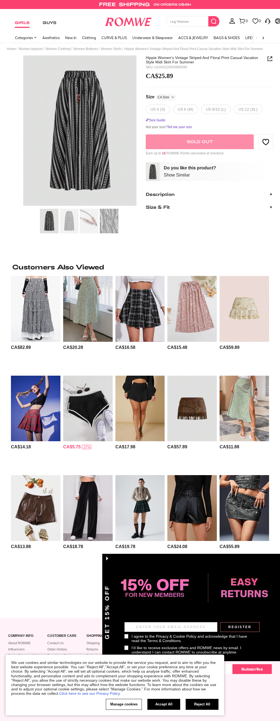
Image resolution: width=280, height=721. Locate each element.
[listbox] (232, 20)
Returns (92, 649)
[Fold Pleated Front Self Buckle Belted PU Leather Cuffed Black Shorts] (192, 508)
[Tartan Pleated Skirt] (140, 508)
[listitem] (35, 323)
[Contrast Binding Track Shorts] (88, 408)
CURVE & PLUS (114, 38)
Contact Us (55, 643)
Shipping (93, 643)
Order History (57, 649)
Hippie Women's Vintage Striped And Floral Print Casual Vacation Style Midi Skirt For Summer (202, 59)
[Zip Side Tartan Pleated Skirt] (35, 408)
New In (71, 38)
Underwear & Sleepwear (152, 38)
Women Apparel (31, 49)
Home (11, 49)
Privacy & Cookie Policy (176, 636)
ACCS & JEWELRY (193, 38)
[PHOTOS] (79, 130)
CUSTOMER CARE (62, 636)
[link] (140, 6)
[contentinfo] (21, 347)
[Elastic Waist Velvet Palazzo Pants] (88, 508)
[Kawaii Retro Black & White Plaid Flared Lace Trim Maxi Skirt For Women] (35, 309)
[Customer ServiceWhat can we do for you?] (267, 20)
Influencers (16, 649)
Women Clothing (58, 49)
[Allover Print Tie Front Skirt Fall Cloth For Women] (192, 309)
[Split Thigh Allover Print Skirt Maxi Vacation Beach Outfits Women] (244, 408)
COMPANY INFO (20, 636)
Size (157, 97)
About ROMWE (19, 643)
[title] (140, 267)
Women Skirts (111, 49)
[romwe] (128, 20)
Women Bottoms (86, 49)
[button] (265, 141)
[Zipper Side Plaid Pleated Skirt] (140, 309)
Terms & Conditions (164, 640)
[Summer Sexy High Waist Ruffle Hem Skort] (140, 408)
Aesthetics (51, 38)
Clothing (89, 38)
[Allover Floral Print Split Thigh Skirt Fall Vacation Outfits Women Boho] (88, 309)
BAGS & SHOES (227, 38)
